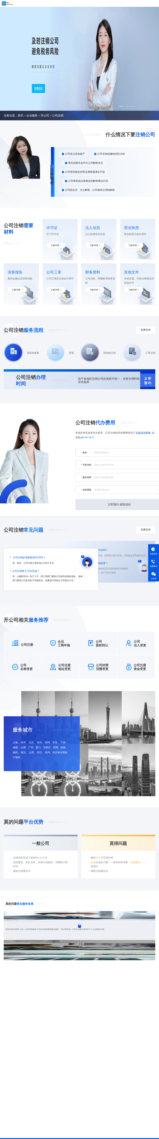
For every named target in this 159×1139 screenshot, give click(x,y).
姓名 (85, 452)
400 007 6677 (87, 437)
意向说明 (87, 477)
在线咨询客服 (143, 432)
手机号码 (87, 465)
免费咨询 (105, 737)
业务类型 (87, 489)
